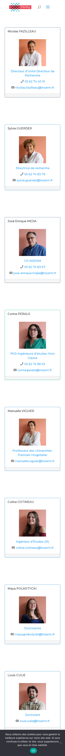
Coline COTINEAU (21, 502)
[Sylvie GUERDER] (32, 162)
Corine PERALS (19, 314)
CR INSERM (32, 261)
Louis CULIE (16, 675)
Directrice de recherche (32, 168)
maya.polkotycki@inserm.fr (35, 634)
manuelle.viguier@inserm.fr (35, 461)
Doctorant (32, 715)
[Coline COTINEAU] (32, 535)
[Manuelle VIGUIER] (32, 444)
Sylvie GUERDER (20, 128)
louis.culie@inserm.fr (35, 721)
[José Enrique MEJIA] (32, 255)
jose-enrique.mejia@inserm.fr (34, 273)
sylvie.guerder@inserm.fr (35, 180)
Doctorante (32, 628)
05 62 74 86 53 (34, 364)
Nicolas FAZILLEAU (22, 31)
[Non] (60, 743)
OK (33, 750)
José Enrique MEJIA (22, 221)
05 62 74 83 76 (34, 174)
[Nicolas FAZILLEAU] (32, 65)
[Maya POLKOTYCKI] (32, 622)
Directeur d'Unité (23, 71)
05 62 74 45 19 (35, 81)
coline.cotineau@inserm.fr (35, 547)
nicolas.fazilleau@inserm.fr (34, 87)
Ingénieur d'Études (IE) (32, 541)
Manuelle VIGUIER (21, 411)
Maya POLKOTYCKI (22, 588)
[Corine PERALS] (32, 347)
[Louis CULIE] (32, 709)
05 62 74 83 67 (34, 267)
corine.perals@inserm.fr (35, 370)
